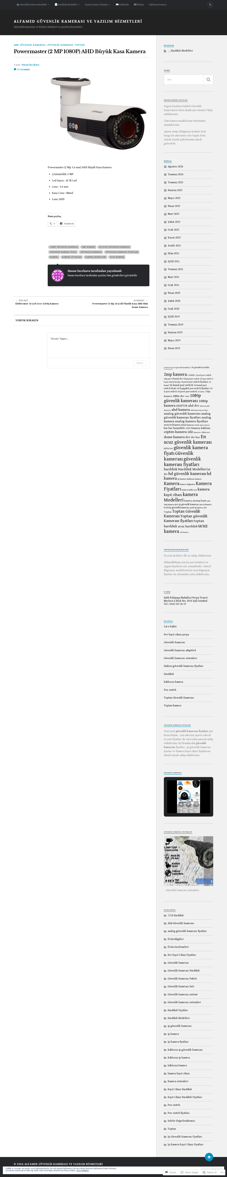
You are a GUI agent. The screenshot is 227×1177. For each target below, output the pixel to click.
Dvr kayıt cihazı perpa (176, 634)
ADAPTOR (181, 405)
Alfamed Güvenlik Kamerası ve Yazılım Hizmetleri (78, 21)
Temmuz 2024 (175, 174)
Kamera (54, 257)
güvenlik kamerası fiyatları (122, 252)
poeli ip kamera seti (198, 507)
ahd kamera (180, 410)
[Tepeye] (209, 1157)
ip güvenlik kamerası (180, 1026)
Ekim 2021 (173, 253)
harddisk (170, 469)
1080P (187, 396)
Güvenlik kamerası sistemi (182, 994)
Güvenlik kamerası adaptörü (180, 650)
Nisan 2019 (174, 348)
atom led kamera (172, 425)
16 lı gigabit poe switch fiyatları (193, 388)
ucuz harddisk (188, 526)
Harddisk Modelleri (192, 469)
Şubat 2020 (174, 301)
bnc (166, 428)
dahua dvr (197, 432)
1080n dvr (178, 396)
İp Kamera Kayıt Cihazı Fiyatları (185, 1144)
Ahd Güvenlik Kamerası (30, 45)
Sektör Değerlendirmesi (181, 1120)
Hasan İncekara (30, 64)
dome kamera (174, 437)
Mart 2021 (173, 277)
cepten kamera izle (178, 432)
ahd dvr (193, 406)
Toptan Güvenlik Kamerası (179, 697)
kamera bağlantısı (187, 484)
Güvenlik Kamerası (174, 642)
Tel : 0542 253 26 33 (175, 604)
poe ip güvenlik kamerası (187, 504)
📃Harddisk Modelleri (66, 4)
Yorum (139, 362)
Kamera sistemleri (178, 1081)
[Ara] (208, 80)
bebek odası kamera (202, 425)
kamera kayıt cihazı (179, 1073)
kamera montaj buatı (195, 500)
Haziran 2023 (175, 190)
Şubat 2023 (174, 222)
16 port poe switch (187, 391)
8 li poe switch (206, 379)
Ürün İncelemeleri (178, 947)
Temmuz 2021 (175, 269)
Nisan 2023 (174, 206)
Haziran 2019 (175, 332)
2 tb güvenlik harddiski (199, 367)
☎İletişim (139, 4)
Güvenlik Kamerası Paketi (182, 978)
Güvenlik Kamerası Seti (181, 986)
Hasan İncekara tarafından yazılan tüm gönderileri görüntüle (102, 275)
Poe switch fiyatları (179, 1113)
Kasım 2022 (174, 237)
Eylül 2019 (174, 316)
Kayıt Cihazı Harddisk (180, 1089)
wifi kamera (184, 532)
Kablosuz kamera (173, 682)
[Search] (210, 5)
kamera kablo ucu (189, 490)
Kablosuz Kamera (158, 4)
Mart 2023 (173, 214)
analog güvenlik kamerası (182, 414)
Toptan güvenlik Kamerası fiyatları (185, 518)
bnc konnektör (177, 428)
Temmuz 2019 (175, 324)
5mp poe (167, 379)
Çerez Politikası (82, 1170)
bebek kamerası (187, 425)
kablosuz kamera (194, 479)
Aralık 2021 (174, 245)
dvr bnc (195, 437)
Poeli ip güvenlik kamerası (176, 507)
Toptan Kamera (172, 705)
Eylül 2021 (174, 261)
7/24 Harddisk (176, 915)
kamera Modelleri (95, 257)
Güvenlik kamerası (60, 45)
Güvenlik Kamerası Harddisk (184, 970)
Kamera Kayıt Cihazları (96, 4)
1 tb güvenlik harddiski (181, 368)
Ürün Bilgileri (175, 939)
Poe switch (170, 690)
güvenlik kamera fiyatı (63, 252)
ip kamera (181, 479)
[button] (181, 804)
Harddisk (169, 674)
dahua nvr (205, 432)
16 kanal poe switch (181, 385)
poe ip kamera (206, 504)
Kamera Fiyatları (72, 257)
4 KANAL (191, 375)
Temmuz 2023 (175, 182)
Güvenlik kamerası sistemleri (180, 658)
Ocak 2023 (173, 229)
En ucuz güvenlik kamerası (114, 247)
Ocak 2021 (173, 285)
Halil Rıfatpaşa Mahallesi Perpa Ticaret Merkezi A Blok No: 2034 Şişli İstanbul (186, 599)
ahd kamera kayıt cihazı (199, 410)
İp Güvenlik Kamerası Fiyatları (185, 1136)
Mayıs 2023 (174, 198)
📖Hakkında (122, 4)
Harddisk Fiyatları (178, 1010)
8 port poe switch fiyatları (195, 381)
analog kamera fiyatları (191, 421)
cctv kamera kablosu (198, 428)
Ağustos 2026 (175, 166)
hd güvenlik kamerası (187, 473)
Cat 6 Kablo (170, 626)
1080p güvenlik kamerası (64, 247)
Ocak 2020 (173, 308)
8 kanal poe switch (191, 379)
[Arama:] (188, 80)
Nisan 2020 (174, 293)
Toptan (80, 45)
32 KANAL (201, 392)
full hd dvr (168, 448)
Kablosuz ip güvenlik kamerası (185, 1049)
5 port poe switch (203, 375)
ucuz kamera (117, 257)
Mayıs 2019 (174, 340)
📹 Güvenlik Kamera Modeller (31, 4)
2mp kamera (88, 247)
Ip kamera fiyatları (178, 1041)
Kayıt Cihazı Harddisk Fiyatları (185, 1097)
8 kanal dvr (177, 378)
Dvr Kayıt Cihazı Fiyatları (182, 955)
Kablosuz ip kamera (179, 1057)
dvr (187, 437)
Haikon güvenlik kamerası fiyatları (183, 666)
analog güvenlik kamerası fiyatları (187, 415)
